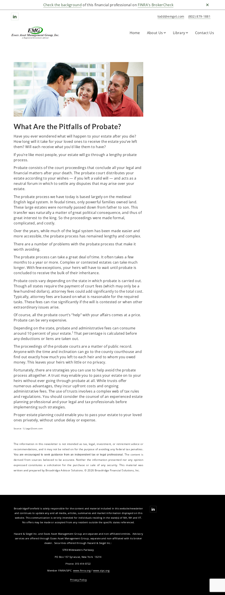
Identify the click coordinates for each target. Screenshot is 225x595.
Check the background (62, 4)
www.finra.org (82, 570)
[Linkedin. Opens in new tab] (14, 16)
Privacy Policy (78, 579)
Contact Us (204, 32)
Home (135, 32)
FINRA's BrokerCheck (155, 4)
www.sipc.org (101, 570)
